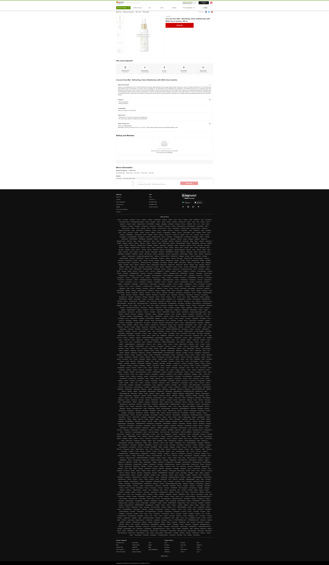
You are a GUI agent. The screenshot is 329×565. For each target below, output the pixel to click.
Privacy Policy (119, 204)
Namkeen (134, 547)
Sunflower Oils (120, 542)
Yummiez (166, 547)
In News (118, 199)
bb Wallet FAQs (153, 202)
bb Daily (118, 212)
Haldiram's (167, 551)
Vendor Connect (153, 207)
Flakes (150, 545)
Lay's (198, 551)
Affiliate (118, 207)
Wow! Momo (184, 549)
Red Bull (166, 545)
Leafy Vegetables (152, 549)
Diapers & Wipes (136, 551)
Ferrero (183, 551)
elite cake (183, 545)
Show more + (164, 556)
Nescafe (183, 542)
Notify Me (179, 25)
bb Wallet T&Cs (153, 204)
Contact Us (152, 199)
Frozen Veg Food (120, 551)
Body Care (129, 173)
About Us (118, 197)
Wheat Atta (135, 542)
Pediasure (199, 545)
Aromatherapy (121, 173)
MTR (198, 542)
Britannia (166, 549)
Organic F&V (119, 547)
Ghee (149, 542)
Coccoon (168, 16)
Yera (182, 547)
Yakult (198, 547)
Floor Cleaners (120, 549)
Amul (165, 542)
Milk (117, 545)
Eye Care (137, 173)
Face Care (144, 173)
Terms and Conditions (122, 209)
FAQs (150, 197)
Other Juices (135, 549)
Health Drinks (135, 545)
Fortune (199, 549)
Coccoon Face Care (129, 178)
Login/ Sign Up (203, 3)
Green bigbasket (120, 202)
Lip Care (151, 173)
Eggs (149, 547)
